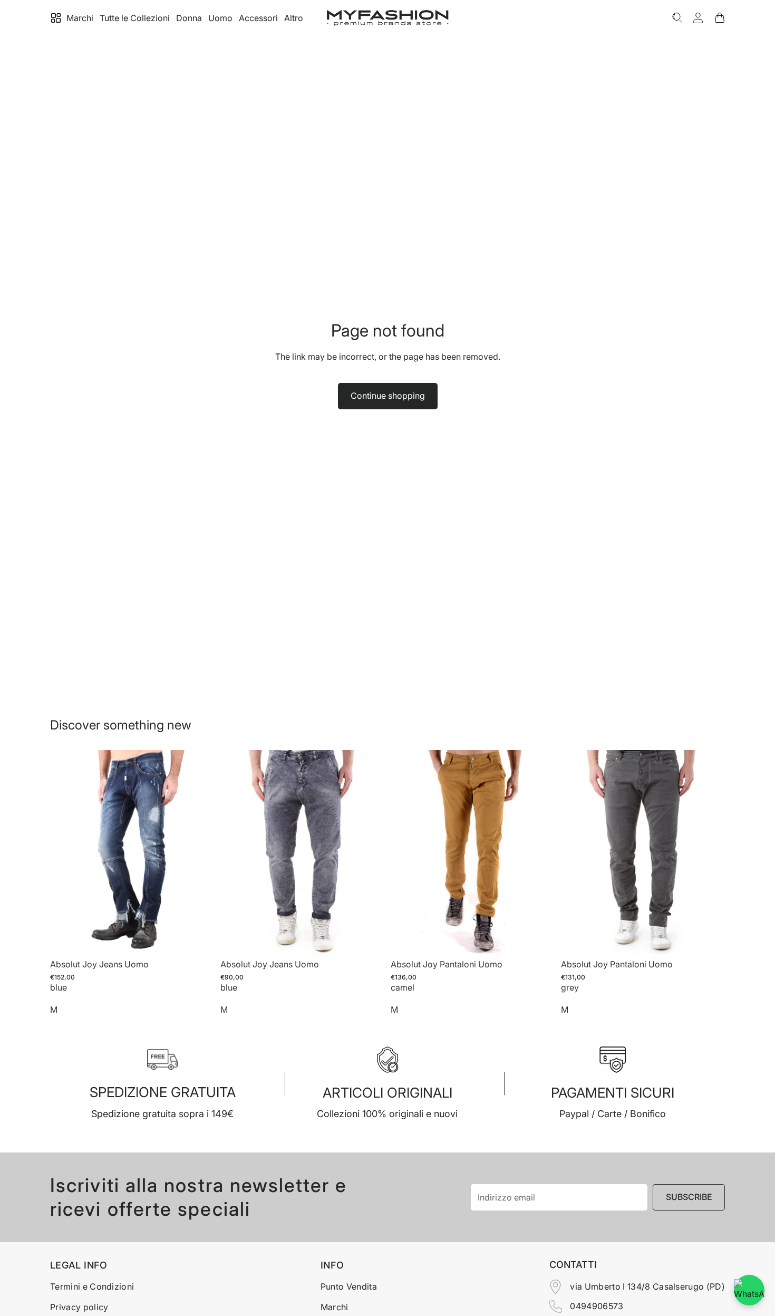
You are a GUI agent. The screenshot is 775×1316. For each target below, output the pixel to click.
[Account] (698, 18)
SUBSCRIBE (689, 1197)
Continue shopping (388, 395)
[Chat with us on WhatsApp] (749, 1290)
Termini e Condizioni (92, 1286)
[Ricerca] (677, 18)
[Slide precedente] (66, 851)
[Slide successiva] (198, 851)
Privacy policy (79, 1307)
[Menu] (56, 18)
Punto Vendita (349, 1286)
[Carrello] (719, 18)
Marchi (334, 1307)
